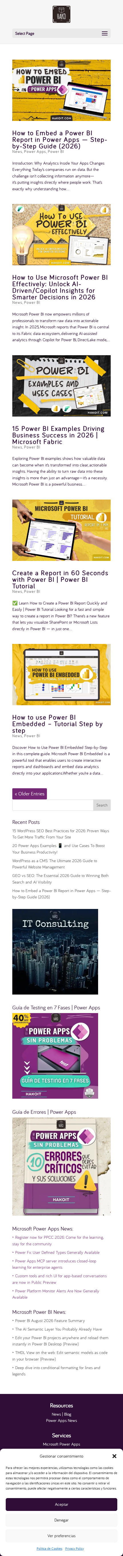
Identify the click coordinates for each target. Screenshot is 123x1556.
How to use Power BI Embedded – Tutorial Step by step (57, 723)
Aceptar (61, 1504)
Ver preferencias (61, 1535)
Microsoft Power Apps (61, 1444)
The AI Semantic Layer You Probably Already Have (57, 1329)
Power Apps (35, 151)
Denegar (61, 1520)
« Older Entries (30, 793)
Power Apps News (61, 1420)
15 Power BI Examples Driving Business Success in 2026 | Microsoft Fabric (58, 435)
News (17, 151)
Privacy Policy (74, 1548)
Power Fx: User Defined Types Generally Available (56, 1252)
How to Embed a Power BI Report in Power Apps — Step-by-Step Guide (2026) (60, 139)
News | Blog (61, 1414)
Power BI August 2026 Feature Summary (48, 1320)
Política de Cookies (49, 1548)
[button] (114, 1456)
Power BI (56, 151)
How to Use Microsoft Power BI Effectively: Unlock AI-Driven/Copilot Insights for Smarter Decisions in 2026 (60, 287)
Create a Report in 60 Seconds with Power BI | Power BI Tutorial (60, 579)
